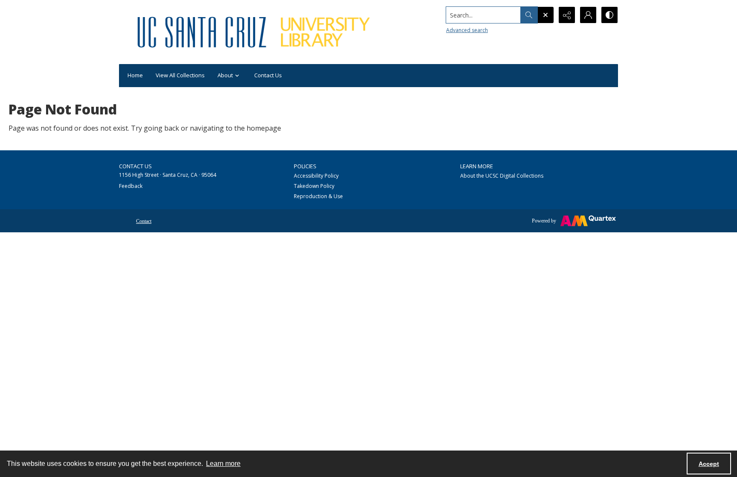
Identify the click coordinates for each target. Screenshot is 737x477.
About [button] (225, 75)
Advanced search (467, 30)
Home (135, 75)
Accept (709, 463)
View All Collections (180, 75)
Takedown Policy (314, 186)
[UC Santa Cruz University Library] (255, 32)
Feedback (130, 186)
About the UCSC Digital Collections (501, 175)
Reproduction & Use (318, 196)
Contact (143, 221)
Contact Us (268, 75)
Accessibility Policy (316, 175)
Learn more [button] (223, 463)
